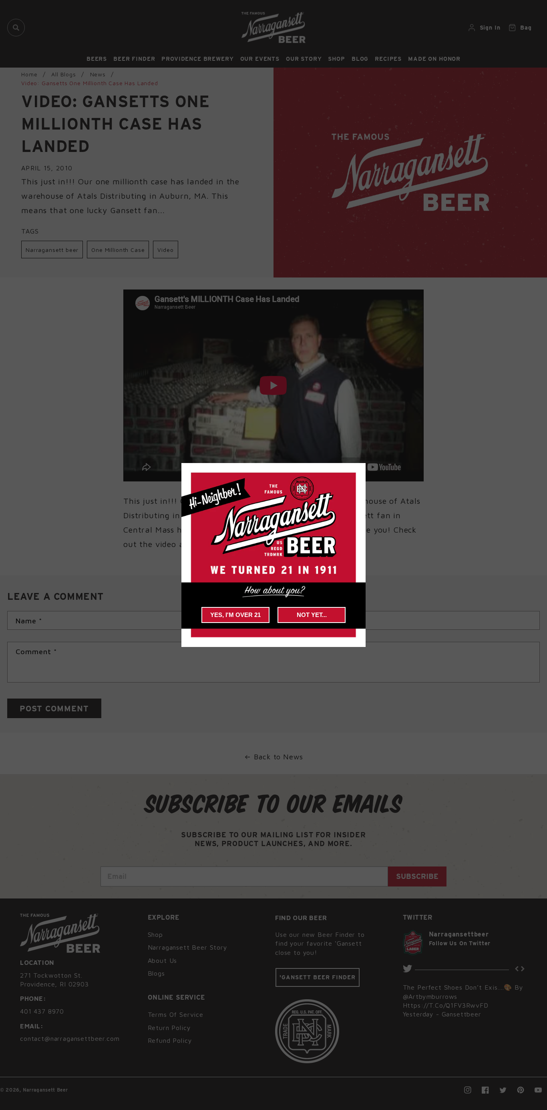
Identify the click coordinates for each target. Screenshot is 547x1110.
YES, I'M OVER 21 (235, 614)
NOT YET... (312, 614)
